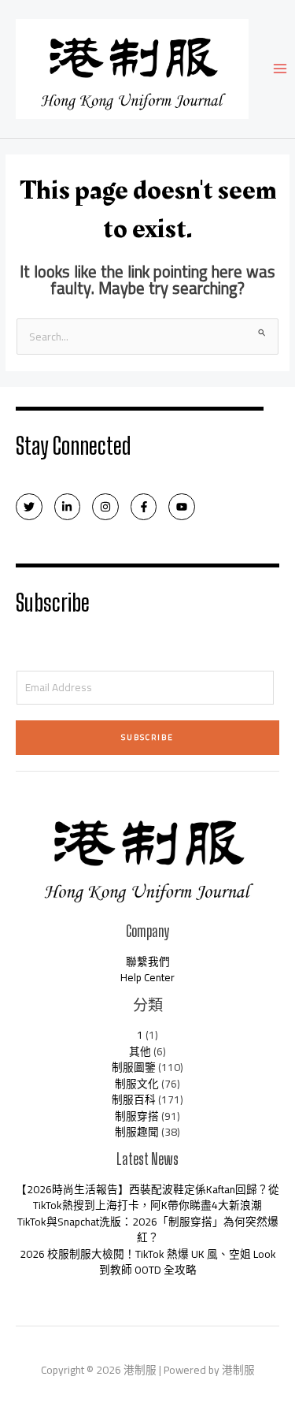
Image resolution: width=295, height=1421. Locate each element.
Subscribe (147, 737)
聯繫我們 (148, 961)
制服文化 (137, 1083)
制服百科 (134, 1099)
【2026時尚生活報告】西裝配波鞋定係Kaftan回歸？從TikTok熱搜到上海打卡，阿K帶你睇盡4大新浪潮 (147, 1197)
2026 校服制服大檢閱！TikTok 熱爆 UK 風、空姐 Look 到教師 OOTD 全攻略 (148, 1262)
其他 (140, 1051)
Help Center (147, 977)
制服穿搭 (137, 1116)
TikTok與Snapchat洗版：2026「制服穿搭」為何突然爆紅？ (147, 1229)
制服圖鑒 (134, 1067)
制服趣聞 (137, 1132)
